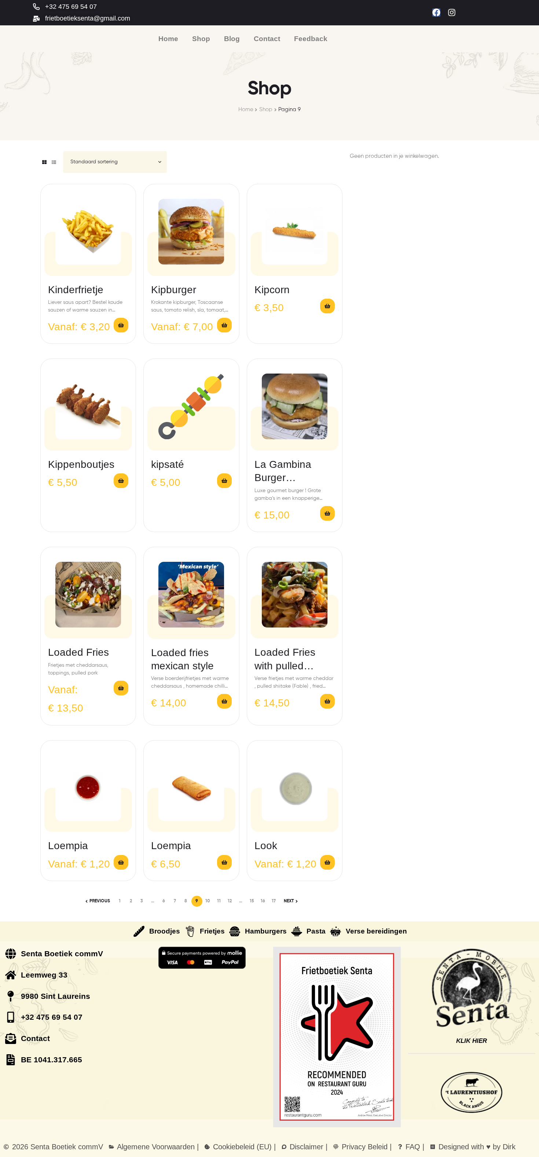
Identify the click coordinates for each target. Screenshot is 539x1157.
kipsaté (167, 464)
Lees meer (327, 701)
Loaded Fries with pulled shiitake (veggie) (292, 660)
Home (245, 109)
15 (252, 901)
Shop (265, 109)
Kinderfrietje (75, 289)
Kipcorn (272, 289)
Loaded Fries (78, 652)
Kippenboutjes (81, 464)
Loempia (68, 845)
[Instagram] (452, 12)
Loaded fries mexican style (182, 659)
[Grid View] (44, 162)
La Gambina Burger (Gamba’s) (282, 472)
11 (219, 901)
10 (207, 901)
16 (263, 901)
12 (230, 901)
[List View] (54, 162)
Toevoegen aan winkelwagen (327, 306)
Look (265, 845)
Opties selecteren (121, 325)
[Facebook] (436, 12)
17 (274, 901)
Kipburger (173, 289)
